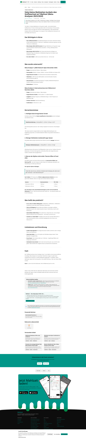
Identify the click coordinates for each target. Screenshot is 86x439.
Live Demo (19, 420)
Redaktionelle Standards (48, 423)
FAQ (49, 370)
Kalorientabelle (46, 427)
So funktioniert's (20, 422)
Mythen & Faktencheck (29, 9)
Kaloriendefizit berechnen (35, 420)
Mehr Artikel (46, 363)
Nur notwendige (57, 434)
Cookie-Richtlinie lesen (22, 437)
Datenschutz (59, 420)
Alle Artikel (38, 370)
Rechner (44, 370)
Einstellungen (50, 434)
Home (26, 7)
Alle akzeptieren (64, 434)
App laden (63, 1)
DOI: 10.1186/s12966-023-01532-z (32, 287)
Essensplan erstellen (34, 424)
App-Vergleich (46, 424)
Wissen (29, 7)
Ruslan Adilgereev (29, 18)
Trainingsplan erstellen (34, 426)
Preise (19, 423)
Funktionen (19, 419)
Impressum (59, 422)
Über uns (45, 422)
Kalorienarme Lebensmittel (48, 429)
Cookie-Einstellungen (60, 426)
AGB (57, 423)
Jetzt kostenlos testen (30, 300)
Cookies (58, 424)
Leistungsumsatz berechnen (35, 423)
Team (45, 420)
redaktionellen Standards (35, 307)
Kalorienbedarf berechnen (35, 419)
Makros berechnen (34, 422)
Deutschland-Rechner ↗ (35, 429)
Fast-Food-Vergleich (34, 427)
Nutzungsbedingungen (61, 419)
